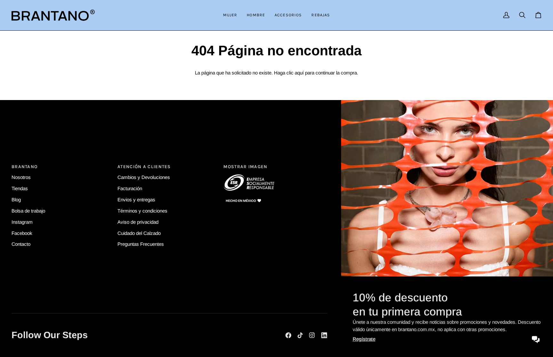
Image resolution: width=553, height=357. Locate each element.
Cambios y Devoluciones (143, 177)
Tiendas (20, 188)
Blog (16, 199)
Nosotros (21, 177)
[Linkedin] (324, 335)
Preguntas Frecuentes (140, 244)
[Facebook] (288, 335)
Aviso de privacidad (137, 222)
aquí (299, 72)
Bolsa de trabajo (28, 210)
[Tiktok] (300, 335)
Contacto (21, 244)
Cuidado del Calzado (139, 233)
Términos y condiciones (142, 210)
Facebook (22, 233)
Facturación (129, 188)
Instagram (22, 222)
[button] (230, 15)
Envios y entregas (136, 199)
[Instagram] (312, 335)
